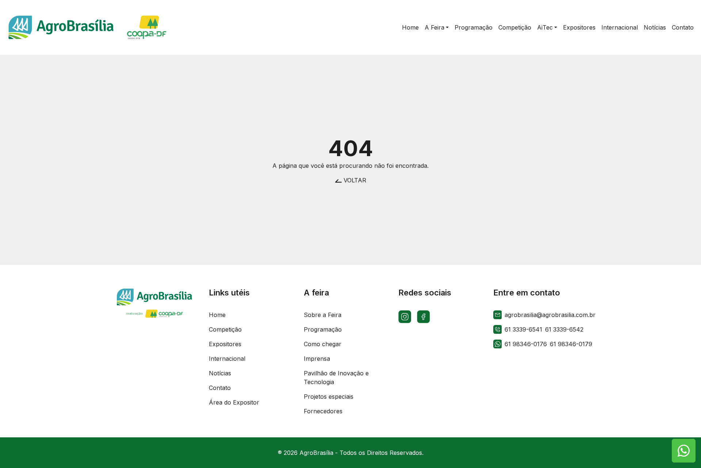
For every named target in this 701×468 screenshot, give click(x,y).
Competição (225, 329)
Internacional (227, 358)
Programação (323, 329)
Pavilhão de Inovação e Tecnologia (336, 378)
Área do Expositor (234, 402)
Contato (220, 387)
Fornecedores (323, 411)
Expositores (225, 344)
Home (217, 314)
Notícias (220, 373)
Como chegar (322, 344)
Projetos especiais (328, 396)
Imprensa (317, 358)
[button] (437, 27)
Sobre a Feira (322, 314)
